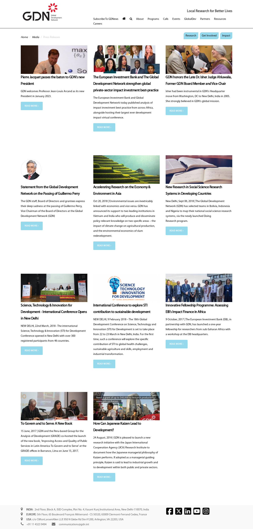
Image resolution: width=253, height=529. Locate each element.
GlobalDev (190, 19)
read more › (32, 106)
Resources (220, 19)
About (140, 19)
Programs (153, 19)
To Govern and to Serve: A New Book (46, 424)
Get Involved (209, 35)
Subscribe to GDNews (105, 19)
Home (24, 37)
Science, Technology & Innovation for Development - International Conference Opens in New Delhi (54, 312)
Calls (165, 19)
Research (191, 35)
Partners (205, 19)
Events (176, 19)
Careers (97, 23)
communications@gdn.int (74, 524)
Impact (226, 35)
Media (35, 37)
